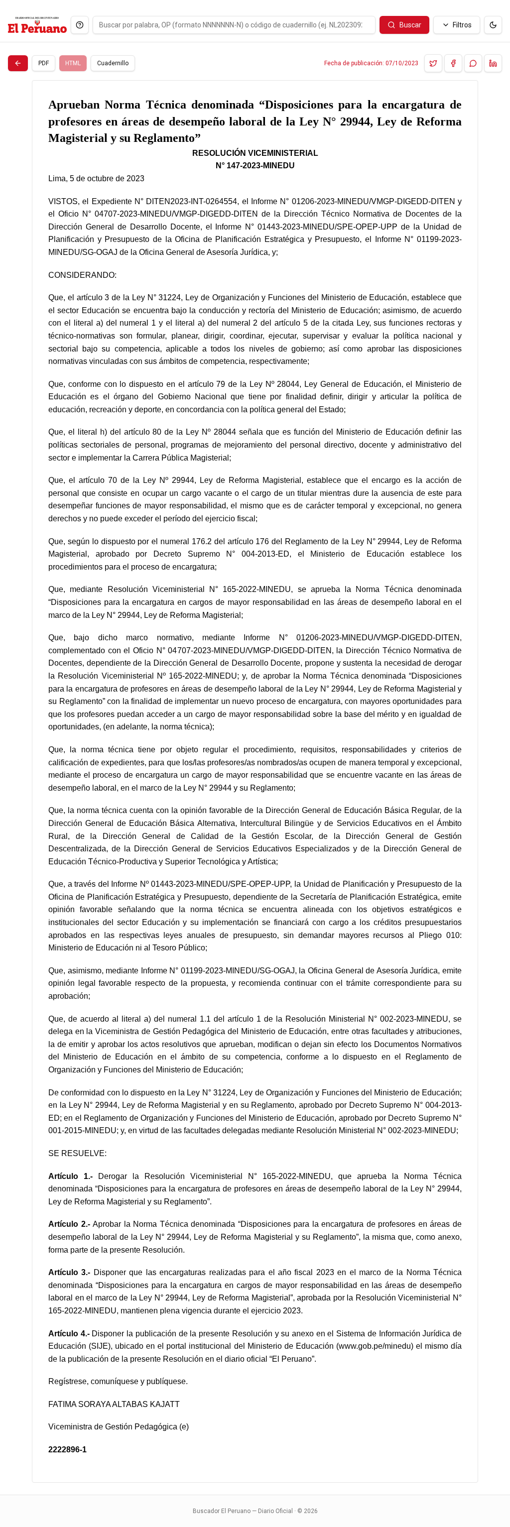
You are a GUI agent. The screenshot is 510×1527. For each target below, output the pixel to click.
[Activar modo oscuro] (493, 25)
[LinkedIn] (493, 63)
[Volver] (18, 63)
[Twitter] (433, 63)
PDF (43, 63)
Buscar (410, 25)
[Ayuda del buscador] (80, 25)
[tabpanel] (255, 781)
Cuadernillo (112, 63)
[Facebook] (453, 63)
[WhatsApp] (473, 63)
